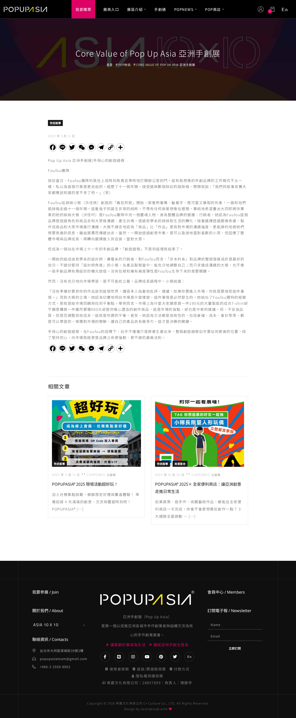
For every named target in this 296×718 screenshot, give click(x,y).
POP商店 (213, 9)
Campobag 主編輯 (101, 475)
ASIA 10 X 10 (45, 625)
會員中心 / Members (226, 592)
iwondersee (150, 709)
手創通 (160, 9)
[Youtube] (147, 657)
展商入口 (111, 9)
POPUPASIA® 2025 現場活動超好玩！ (85, 484)
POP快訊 (124, 65)
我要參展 (40, 592)
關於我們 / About (47, 610)
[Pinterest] (161, 657)
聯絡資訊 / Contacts (50, 639)
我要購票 (83, 9)
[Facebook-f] (105, 657)
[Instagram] (133, 657)
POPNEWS (184, 9)
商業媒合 (180, 464)
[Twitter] (175, 657)
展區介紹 (135, 9)
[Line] (119, 657)
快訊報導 (55, 123)
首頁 (110, 65)
